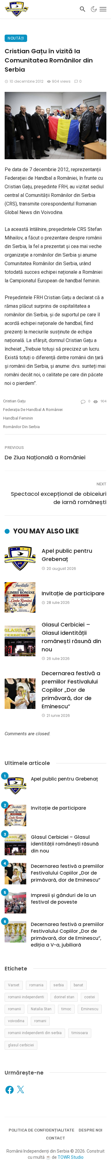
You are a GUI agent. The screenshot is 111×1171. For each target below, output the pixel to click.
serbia (58, 985)
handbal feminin (18, 418)
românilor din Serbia (21, 426)
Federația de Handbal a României (33, 409)
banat (78, 985)
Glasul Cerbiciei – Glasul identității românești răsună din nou (71, 637)
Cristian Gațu (14, 401)
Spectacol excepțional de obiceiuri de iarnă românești (58, 498)
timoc (66, 1009)
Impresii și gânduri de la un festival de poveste (63, 899)
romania (36, 985)
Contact (55, 1138)
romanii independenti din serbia (35, 1033)
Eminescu (89, 1009)
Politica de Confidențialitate (41, 1130)
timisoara (80, 1033)
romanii (14, 1009)
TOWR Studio (71, 1157)
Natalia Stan (41, 1009)
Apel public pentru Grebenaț (67, 555)
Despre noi (90, 1130)
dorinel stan (64, 997)
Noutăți (16, 38)
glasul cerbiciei (21, 1045)
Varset (13, 985)
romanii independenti (26, 997)
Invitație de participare (73, 593)
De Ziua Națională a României (45, 457)
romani (40, 1021)
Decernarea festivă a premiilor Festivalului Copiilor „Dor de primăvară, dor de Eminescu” (71, 689)
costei (89, 997)
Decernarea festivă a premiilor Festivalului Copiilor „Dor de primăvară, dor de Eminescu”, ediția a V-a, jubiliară (67, 934)
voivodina (16, 1021)
